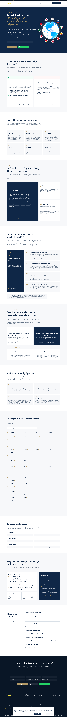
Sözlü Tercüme (24, 3)
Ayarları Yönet (49, 713)
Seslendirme (35, 3)
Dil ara (8, 426)
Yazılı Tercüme (18, 3)
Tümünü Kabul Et (37, 713)
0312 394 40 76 (45, 583)
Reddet (44, 713)
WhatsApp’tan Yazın (23, 46)
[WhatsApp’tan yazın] (50, 3)
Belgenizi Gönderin (12, 46)
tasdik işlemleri (11, 296)
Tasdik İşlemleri (40, 3)
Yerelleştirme (30, 3)
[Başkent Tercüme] (8, 3)
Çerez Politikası (17, 711)
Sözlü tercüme (42, 196)
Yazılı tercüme (14, 217)
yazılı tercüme (18, 295)
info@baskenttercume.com (47, 587)
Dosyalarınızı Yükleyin (57, 3)
